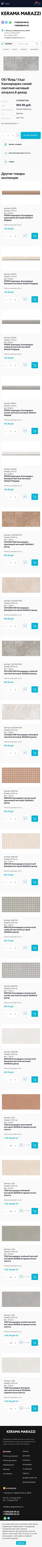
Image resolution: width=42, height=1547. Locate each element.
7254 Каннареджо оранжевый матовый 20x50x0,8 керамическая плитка (20, 1127)
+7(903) (21, 25)
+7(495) (21, 22)
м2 (21, 1145)
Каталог (14, 49)
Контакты (26, 1460)
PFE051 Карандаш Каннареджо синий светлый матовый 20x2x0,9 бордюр (20, 412)
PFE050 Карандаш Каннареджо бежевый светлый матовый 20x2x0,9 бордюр (18, 478)
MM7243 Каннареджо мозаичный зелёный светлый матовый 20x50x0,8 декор (20, 929)
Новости (26, 1473)
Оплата (25, 1451)
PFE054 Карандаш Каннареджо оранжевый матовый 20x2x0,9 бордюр (18, 217)
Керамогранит (8, 1465)
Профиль (39, 3)
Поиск (37, 43)
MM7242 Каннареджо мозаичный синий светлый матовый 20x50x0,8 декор (20, 995)
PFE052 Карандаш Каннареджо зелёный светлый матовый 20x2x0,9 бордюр (18, 347)
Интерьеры (27, 1464)
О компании (27, 1469)
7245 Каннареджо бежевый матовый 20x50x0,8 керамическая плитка (20, 1192)
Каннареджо (34, 49)
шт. (18, 135)
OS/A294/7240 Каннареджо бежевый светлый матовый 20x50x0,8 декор (21, 735)
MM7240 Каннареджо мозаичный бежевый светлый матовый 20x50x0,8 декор (20, 1061)
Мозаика (6, 1469)
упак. (28, 1145)
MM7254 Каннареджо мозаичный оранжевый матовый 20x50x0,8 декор (20, 800)
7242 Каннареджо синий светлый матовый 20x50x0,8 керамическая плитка (20, 1324)
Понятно (21, 1543)
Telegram (6, 24)
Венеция (24, 49)
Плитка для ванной (10, 1456)
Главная (6, 49)
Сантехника (7, 1474)
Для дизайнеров (29, 1482)
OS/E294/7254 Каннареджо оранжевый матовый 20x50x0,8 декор (19, 544)
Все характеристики (9, 123)
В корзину (31, 135)
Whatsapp (10, 24)
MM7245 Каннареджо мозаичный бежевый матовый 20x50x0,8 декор (20, 865)
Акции (8, 1452)
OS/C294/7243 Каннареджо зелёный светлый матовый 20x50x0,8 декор (20, 672)
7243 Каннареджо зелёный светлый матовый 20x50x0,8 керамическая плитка (21, 1258)
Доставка (26, 1456)
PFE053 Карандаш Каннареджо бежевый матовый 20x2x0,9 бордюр (21, 282)
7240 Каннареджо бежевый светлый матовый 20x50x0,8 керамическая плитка (17, 1390)
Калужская (11, 1488)
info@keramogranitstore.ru (14, 38)
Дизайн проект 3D (30, 1478)
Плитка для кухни (9, 1460)
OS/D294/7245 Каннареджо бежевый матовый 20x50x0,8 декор (20, 609)
